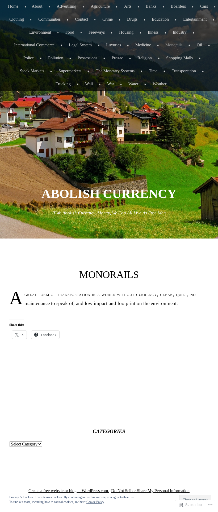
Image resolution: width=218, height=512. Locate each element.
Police (28, 58)
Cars (204, 6)
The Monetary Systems (115, 71)
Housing (126, 32)
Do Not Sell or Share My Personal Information (150, 490)
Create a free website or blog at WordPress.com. (68, 490)
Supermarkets (69, 71)
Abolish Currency (109, 194)
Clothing (16, 19)
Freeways (97, 32)
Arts (127, 6)
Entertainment (195, 19)
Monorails (173, 45)
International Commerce (34, 45)
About (37, 6)
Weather (159, 84)
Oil (199, 45)
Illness (153, 32)
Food (69, 32)
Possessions (87, 58)
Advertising (66, 6)
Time (153, 71)
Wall (89, 84)
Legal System (80, 45)
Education (160, 19)
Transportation (184, 71)
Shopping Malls (179, 58)
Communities (49, 19)
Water (133, 84)
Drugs (132, 19)
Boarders (178, 6)
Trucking (63, 84)
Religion (144, 58)
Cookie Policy (95, 502)
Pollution (55, 58)
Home (13, 6)
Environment (40, 32)
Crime (107, 19)
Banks (151, 6)
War (110, 84)
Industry (180, 32)
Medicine (143, 45)
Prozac (117, 58)
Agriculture (100, 6)
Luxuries (113, 45)
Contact (81, 19)
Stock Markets (32, 71)
